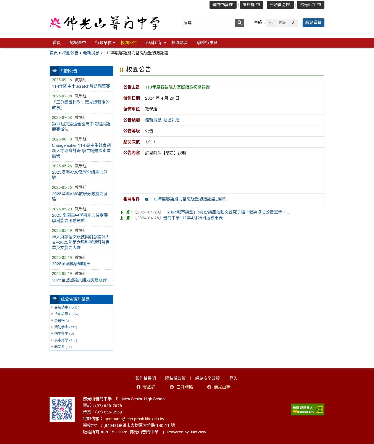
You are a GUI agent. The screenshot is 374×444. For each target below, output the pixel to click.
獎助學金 (65, 327)
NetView (198, 431)
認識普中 (78, 42)
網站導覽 (313, 22)
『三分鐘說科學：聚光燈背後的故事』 (81, 105)
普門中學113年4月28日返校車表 (178, 217)
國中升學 (65, 333)
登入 (233, 378)
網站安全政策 (207, 378)
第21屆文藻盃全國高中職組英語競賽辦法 (81, 126)
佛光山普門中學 (142, 431)
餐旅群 (149, 387)
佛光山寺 (222, 387)
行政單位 (103, 42)
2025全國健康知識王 (71, 263)
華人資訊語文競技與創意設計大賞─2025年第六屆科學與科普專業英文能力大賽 (81, 242)
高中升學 (65, 340)
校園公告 (129, 42)
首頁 (57, 42)
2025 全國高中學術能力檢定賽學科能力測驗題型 (80, 218)
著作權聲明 (145, 378)
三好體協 (184, 387)
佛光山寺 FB (310, 4)
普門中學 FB (223, 4)
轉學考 (63, 347)
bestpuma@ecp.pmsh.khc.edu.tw (134, 418)
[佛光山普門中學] (105, 23)
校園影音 (179, 42)
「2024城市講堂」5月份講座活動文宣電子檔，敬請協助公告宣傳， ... (211, 212)
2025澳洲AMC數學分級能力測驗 (80, 175)
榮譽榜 (62, 320)
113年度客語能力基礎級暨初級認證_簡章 (188, 199)
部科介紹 (154, 42)
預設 (282, 22)
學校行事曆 (207, 42)
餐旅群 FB (251, 4)
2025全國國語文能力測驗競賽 (79, 280)
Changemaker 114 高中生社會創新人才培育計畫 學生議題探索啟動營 (81, 151)
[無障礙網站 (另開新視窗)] (307, 409)
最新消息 (66, 307)
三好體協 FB (280, 4)
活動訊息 (66, 314)
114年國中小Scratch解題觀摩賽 (81, 86)
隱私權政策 (175, 378)
